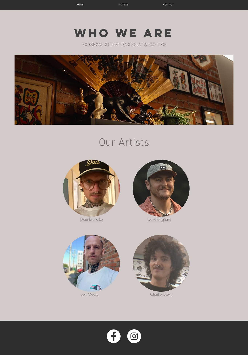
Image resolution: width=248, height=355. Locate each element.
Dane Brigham (159, 219)
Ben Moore (89, 294)
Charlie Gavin (161, 294)
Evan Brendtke (91, 219)
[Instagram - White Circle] (134, 336)
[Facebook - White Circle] (114, 336)
